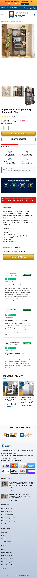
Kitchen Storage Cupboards (13, 21)
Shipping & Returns (6, 541)
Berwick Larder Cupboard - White (26, 398)
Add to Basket (18, 139)
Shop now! (25, 4)
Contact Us (4, 538)
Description (7, 208)
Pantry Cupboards (6, 511)
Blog (2, 535)
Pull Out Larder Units (7, 514)
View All (3, 524)
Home (3, 21)
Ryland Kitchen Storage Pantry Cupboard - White (10, 399)
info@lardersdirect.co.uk (14, 460)
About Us (4, 532)
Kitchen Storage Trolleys (8, 521)
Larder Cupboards (6, 508)
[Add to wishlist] (15, 383)
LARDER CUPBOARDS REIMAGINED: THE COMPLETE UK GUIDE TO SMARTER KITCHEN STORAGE (21, 496)
